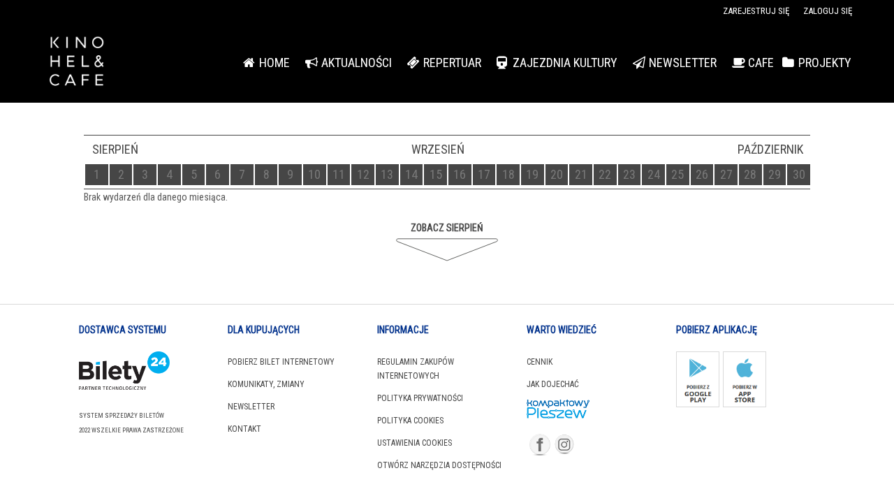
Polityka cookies (410, 420)
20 (556, 174)
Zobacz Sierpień (447, 227)
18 (508, 174)
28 (750, 174)
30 (799, 174)
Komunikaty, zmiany (266, 384)
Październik (770, 149)
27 (726, 174)
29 (774, 174)
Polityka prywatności (420, 398)
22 (605, 174)
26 (702, 174)
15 (436, 174)
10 (314, 174)
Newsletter (251, 406)
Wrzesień (437, 149)
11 (338, 174)
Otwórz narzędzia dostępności (439, 465)
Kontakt (244, 429)
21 (581, 174)
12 (363, 174)
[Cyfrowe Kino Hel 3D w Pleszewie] (111, 63)
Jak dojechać (553, 384)
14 (411, 174)
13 (387, 174)
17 (484, 174)
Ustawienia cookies (414, 443)
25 (677, 174)
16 (459, 174)
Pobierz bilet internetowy (281, 362)
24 (653, 174)
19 (532, 174)
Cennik (539, 362)
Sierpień (115, 149)
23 (629, 174)
